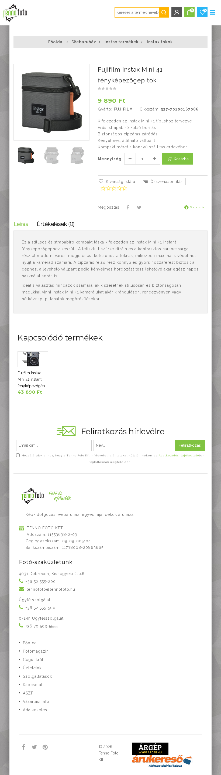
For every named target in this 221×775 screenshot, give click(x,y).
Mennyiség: (110, 159)
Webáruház (84, 42)
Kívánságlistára (120, 181)
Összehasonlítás (166, 181)
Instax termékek (122, 42)
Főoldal (56, 42)
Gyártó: (105, 109)
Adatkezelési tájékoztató (179, 455)
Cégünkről (33, 659)
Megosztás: (109, 207)
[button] (85, 69)
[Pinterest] (45, 748)
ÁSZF (28, 693)
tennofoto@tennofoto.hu (51, 589)
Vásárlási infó (36, 701)
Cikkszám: (150, 109)
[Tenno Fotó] (14, 12)
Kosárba (181, 159)
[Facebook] (128, 208)
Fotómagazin (36, 651)
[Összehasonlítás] (24, 361)
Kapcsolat (33, 685)
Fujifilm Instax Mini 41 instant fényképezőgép (31, 379)
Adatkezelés (35, 710)
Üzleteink (32, 668)
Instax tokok (160, 42)
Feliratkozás (190, 445)
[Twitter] (139, 208)
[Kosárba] (24, 354)
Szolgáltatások (37, 676)
